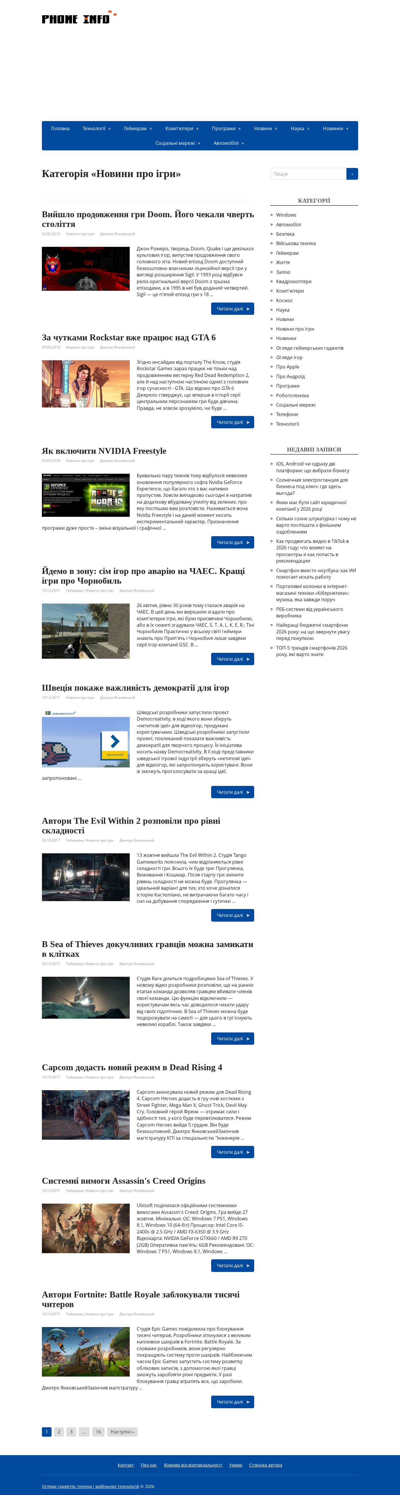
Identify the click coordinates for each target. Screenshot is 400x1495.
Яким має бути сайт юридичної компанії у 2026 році (311, 505)
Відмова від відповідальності (193, 1465)
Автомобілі (226, 143)
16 (98, 1431)
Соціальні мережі (175, 143)
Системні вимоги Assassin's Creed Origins (124, 1180)
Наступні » (122, 1431)
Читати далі (230, 308)
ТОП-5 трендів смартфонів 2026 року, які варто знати (311, 651)
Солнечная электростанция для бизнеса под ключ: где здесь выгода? (312, 486)
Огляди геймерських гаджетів (309, 348)
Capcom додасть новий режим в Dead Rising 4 (132, 1067)
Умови (235, 1465)
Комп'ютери (179, 128)
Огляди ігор (289, 357)
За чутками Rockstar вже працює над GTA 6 (129, 337)
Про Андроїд (290, 376)
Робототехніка (292, 395)
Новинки (333, 128)
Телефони (287, 414)
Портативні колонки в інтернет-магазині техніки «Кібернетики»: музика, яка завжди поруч (312, 593)
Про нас (149, 1465)
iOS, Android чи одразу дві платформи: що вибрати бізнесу (312, 467)
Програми (223, 128)
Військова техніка (296, 243)
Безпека (285, 234)
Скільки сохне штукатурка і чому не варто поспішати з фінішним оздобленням (316, 525)
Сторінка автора (265, 1465)
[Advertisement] (200, 77)
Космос (284, 300)
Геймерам (135, 128)
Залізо (283, 272)
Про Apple (287, 366)
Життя (283, 262)
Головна (60, 128)
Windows (286, 215)
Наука (297, 128)
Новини (263, 128)
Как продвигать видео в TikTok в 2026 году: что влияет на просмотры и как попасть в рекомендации (312, 551)
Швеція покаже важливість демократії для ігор (135, 687)
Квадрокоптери (294, 281)
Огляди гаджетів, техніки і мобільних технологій (90, 1486)
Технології (94, 128)
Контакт (126, 1465)
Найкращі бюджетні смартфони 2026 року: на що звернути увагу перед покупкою (313, 631)
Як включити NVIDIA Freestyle (104, 451)
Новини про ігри (80, 233)
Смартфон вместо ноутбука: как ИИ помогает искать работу (316, 573)
